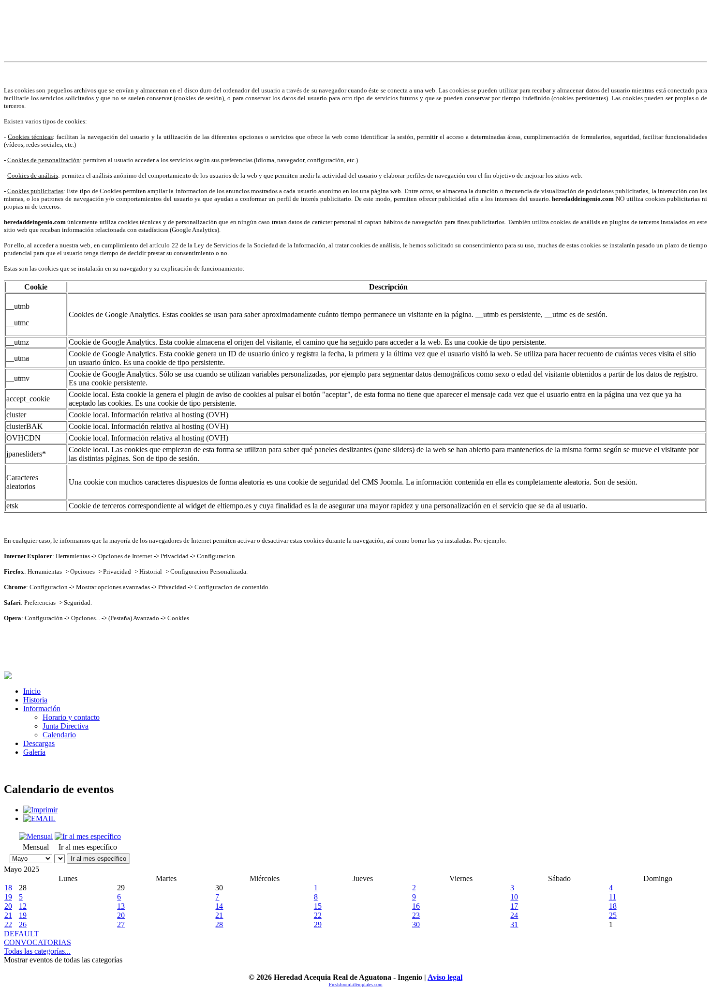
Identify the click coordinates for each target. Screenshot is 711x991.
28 (219, 924)
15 (318, 906)
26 (23, 924)
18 (8, 888)
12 (23, 906)
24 (514, 915)
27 (121, 924)
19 (8, 897)
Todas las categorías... (37, 951)
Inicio (32, 691)
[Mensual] (36, 836)
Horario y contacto (71, 717)
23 (416, 915)
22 (318, 915)
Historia (35, 700)
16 (416, 906)
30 (416, 924)
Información (41, 708)
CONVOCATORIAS (37, 942)
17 (514, 906)
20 (8, 906)
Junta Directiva (66, 726)
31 (514, 924)
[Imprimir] (40, 810)
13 (121, 906)
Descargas (39, 743)
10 (514, 897)
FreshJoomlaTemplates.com (356, 984)
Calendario (59, 735)
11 (612, 897)
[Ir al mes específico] (88, 836)
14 (219, 906)
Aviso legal (445, 977)
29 (318, 924)
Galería (34, 752)
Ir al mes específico (98, 858)
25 (613, 915)
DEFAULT (21, 934)
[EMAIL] (39, 818)
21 (8, 915)
